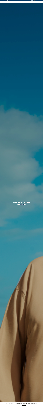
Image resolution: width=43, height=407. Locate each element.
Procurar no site (6, 0)
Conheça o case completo (21, 205)
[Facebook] (34, 0)
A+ (30, 0)
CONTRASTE (32, 0)
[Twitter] (35, 0)
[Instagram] (36, 0)
